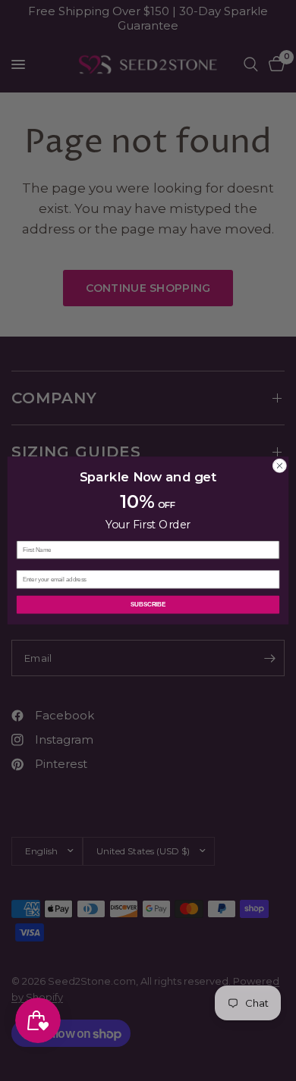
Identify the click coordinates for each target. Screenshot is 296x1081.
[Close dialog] (279, 465)
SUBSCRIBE (148, 604)
